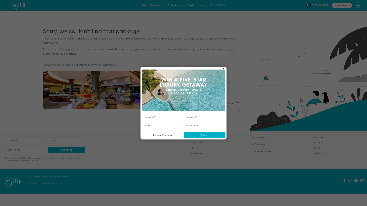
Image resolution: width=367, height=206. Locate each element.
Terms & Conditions (162, 135)
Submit (204, 135)
